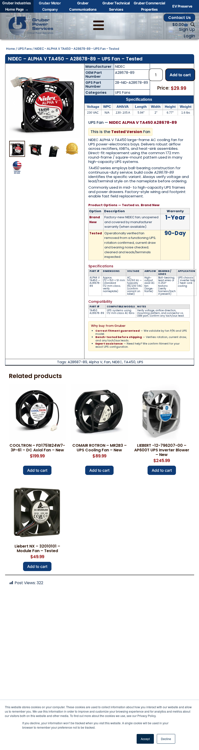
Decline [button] (166, 739)
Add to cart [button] (37, 470)
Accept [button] (145, 739)
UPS (140, 362)
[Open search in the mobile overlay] (192, 24)
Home (10, 49)
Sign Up (187, 29)
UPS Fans (25, 49)
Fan (107, 362)
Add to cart (180, 74)
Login (189, 36)
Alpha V (95, 362)
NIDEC (120, 66)
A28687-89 (77, 362)
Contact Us (179, 17)
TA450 (129, 362)
